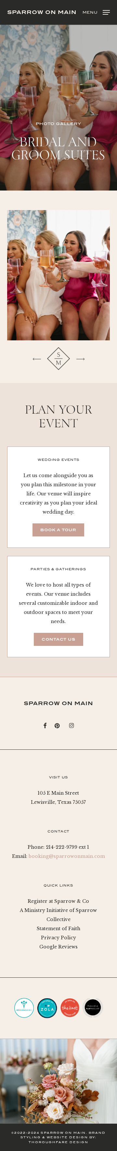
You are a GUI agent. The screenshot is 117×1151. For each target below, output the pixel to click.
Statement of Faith (58, 928)
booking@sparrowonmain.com (67, 856)
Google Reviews (58, 947)
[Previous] (36, 359)
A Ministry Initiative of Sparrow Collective (58, 914)
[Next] (80, 359)
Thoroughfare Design (58, 1142)
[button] (96, 12)
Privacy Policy (58, 938)
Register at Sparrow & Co (58, 901)
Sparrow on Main (42, 12)
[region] (58, 275)
